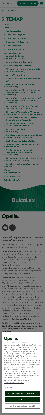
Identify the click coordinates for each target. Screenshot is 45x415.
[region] (22, 372)
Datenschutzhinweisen (14, 382)
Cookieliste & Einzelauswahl (22, 406)
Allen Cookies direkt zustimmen (22, 394)
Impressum (9, 387)
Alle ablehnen (22, 400)
